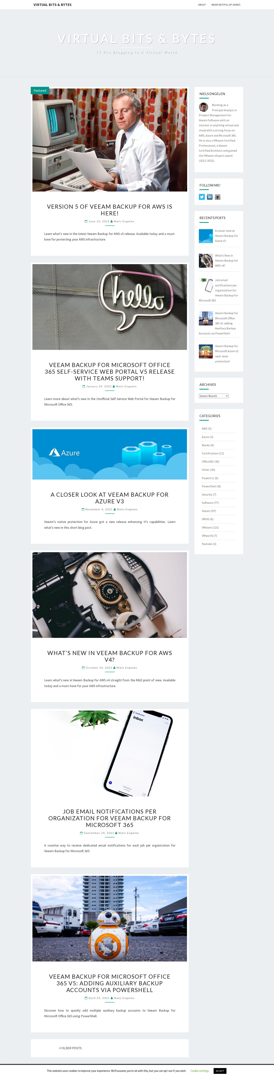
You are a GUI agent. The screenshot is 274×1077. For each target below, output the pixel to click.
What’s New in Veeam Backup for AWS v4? (109, 656)
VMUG (205, 519)
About (202, 4)
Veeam (206, 511)
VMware (207, 527)
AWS (204, 428)
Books (206, 445)
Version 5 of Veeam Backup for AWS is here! (109, 209)
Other (206, 470)
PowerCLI (208, 478)
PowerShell (209, 486)
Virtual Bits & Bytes (53, 4)
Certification (210, 453)
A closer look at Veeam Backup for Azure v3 (110, 498)
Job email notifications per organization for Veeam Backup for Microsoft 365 (109, 818)
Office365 (208, 461)
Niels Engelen (124, 221)
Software (207, 503)
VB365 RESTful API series (225, 4)
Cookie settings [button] (199, 1071)
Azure (205, 437)
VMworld (207, 535)
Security (207, 494)
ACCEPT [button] (220, 1071)
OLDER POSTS (71, 1048)
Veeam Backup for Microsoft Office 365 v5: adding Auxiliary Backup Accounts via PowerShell (110, 983)
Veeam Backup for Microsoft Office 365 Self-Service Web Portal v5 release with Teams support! (110, 371)
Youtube (207, 544)
